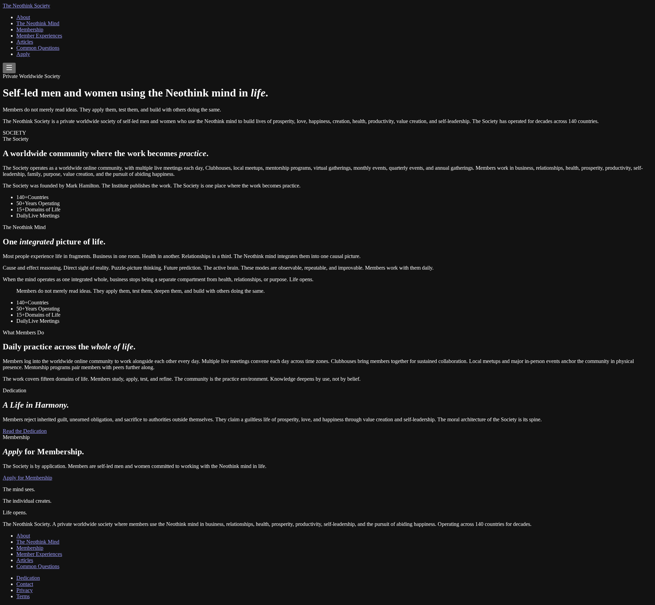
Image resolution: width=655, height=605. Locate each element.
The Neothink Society (26, 6)
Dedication (28, 578)
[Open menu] (9, 68)
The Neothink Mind (37, 23)
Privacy (24, 590)
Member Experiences (39, 36)
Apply (23, 54)
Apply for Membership (27, 478)
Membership (29, 29)
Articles (24, 42)
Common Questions (37, 48)
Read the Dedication (25, 431)
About (23, 17)
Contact (24, 584)
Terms (23, 596)
